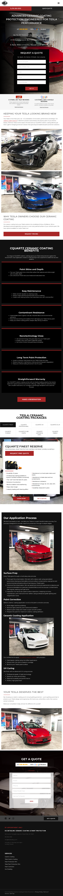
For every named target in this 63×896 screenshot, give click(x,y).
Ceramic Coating (9, 857)
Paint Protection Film (11, 861)
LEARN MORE (21, 498)
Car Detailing (8, 869)
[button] (58, 3)
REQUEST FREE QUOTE (19, 453)
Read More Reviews (19, 107)
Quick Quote (47, 8)
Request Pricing (31, 234)
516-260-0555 (15, 8)
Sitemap (12, 893)
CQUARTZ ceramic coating (27, 657)
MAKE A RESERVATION (31, 399)
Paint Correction (9, 866)
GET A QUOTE (41, 498)
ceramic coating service (10, 120)
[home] (5, 3)
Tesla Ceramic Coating (11, 859)
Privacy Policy (39, 892)
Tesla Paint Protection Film (12, 864)
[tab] (8, 424)
